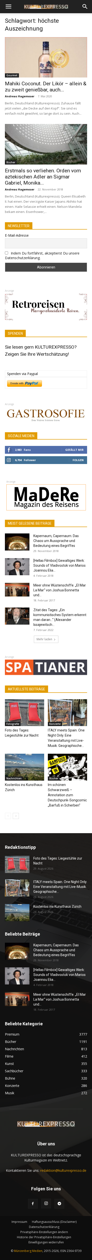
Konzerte (55, 724)
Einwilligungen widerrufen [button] (46, 1242)
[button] (8, 6)
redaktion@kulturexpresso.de (63, 1170)
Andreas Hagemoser (19, 96)
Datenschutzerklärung (44, 1227)
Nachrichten (14, 778)
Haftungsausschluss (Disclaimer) (54, 1222)
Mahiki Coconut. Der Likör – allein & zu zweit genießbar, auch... (45, 87)
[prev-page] (8, 816)
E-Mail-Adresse (17, 235)
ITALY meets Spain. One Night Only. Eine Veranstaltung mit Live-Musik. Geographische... (60, 887)
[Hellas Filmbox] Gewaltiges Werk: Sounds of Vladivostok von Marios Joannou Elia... (59, 565)
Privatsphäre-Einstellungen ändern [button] (44, 1232)
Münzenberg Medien (28, 1251)
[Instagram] (46, 1203)
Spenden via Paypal (22, 373)
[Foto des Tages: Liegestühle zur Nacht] (24, 712)
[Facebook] (33, 1204)
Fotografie (12, 724)
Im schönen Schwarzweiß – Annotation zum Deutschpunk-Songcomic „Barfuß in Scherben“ (67, 795)
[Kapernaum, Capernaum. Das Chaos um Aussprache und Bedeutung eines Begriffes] (17, 542)
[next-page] (16, 816)
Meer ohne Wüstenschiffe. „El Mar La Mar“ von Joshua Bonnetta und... (59, 590)
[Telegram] (59, 1204)
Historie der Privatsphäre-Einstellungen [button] (44, 1237)
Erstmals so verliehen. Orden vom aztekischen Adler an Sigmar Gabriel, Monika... (43, 177)
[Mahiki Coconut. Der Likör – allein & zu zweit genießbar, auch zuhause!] (46, 57)
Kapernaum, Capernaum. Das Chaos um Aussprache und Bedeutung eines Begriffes (56, 541)
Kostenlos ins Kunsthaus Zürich (57, 906)
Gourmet (11, 75)
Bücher (10, 162)
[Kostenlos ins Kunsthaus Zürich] (24, 767)
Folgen (78, 460)
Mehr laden (44, 639)
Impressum (19, 1222)
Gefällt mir (74, 450)
